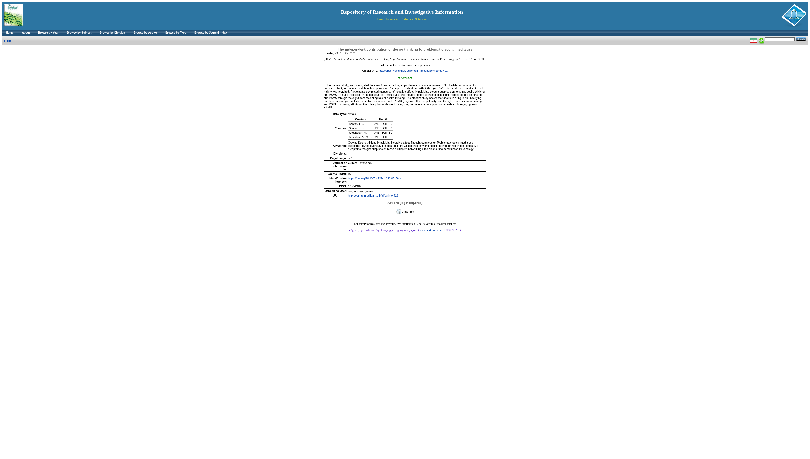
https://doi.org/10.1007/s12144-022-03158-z (374, 178)
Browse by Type (175, 32)
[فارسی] (753, 38)
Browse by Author (145, 32)
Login (7, 40)
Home (10, 32)
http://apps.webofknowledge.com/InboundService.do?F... (413, 70)
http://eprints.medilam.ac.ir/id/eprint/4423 (373, 195)
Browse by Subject (79, 32)
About (26, 32)
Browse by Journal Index (210, 32)
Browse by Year (48, 32)
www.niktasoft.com (431, 230)
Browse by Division (112, 32)
